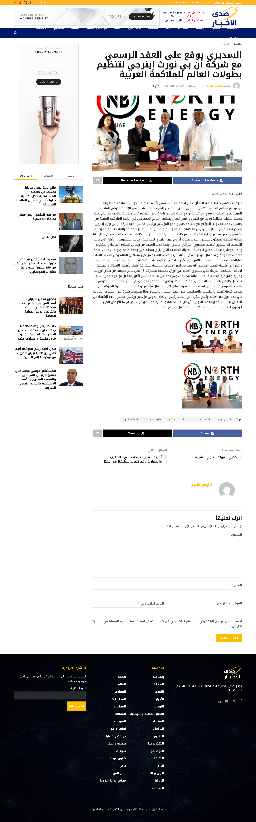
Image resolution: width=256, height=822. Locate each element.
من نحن (205, 2)
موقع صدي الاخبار (123, 809)
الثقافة (75, 28)
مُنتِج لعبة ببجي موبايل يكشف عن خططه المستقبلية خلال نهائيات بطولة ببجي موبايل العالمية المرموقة (35, 196)
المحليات (120, 706)
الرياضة (201, 28)
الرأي (168, 28)
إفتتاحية (158, 677)
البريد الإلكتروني (151, 603)
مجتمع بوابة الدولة (113, 780)
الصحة (117, 28)
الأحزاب (159, 691)
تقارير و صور (117, 728)
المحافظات (118, 699)
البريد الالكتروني (77, 688)
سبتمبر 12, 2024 (187, 85)
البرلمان (158, 728)
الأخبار (216, 28)
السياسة (158, 788)
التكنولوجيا (156, 743)
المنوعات (120, 721)
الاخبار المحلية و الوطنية (147, 714)
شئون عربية (118, 758)
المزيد (234, 37)
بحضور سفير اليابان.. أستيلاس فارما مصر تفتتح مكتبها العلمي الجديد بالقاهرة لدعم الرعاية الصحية (37, 307)
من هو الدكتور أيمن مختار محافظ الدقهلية (37, 217)
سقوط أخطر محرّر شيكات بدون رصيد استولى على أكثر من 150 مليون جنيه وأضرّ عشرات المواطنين (35, 265)
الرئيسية (233, 28)
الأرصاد (159, 706)
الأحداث (153, 28)
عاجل (122, 766)
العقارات (184, 28)
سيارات (121, 751)
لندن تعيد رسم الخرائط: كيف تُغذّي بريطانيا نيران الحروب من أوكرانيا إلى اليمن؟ (35, 353)
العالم (122, 684)
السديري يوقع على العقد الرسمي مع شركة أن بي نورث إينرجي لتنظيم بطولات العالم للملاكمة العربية (176, 419)
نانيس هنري (214, 85)
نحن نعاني (48, 237)
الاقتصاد (42, 28)
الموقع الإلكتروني (229, 603)
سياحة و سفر (116, 743)
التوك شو (157, 751)
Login (40, 2)
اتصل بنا (195, 2)
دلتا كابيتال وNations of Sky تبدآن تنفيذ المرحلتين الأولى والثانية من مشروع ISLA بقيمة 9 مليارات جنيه (37, 332)
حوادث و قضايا (97, 28)
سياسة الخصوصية (179, 2)
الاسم (236, 585)
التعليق (235, 534)
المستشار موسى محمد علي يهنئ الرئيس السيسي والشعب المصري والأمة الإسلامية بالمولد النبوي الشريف (35, 379)
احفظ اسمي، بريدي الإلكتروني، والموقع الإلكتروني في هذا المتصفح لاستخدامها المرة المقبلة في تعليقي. (172, 623)
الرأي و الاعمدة (153, 773)
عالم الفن (134, 28)
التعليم (59, 28)
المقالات (120, 714)
